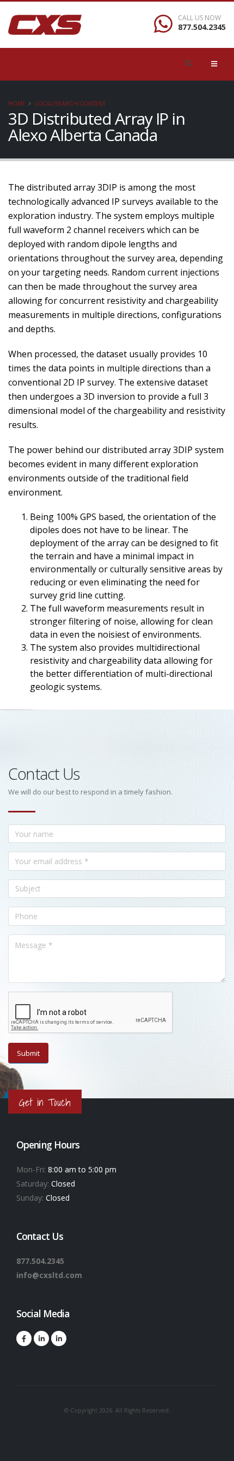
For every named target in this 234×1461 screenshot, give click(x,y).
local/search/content (70, 103)
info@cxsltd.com (49, 1275)
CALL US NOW (199, 18)
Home (17, 103)
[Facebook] (24, 1338)
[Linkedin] (41, 1338)
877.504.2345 (202, 27)
